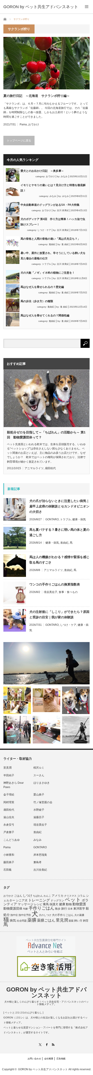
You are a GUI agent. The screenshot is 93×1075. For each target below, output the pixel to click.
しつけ (27, 895)
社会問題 (22, 920)
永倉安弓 (8, 824)
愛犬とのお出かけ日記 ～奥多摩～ (42, 170)
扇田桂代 (50, 468)
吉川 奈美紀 (63, 210)
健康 (62, 904)
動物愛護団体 (12, 908)
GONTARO (52, 519)
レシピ (38, 904)
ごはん (18, 895)
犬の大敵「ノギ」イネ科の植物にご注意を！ (48, 272)
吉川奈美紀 (40, 869)
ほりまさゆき (41, 782)
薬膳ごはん (46, 920)
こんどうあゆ (11, 839)
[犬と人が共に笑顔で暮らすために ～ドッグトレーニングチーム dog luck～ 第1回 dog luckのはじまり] (46, 663)
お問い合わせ (34, 1058)
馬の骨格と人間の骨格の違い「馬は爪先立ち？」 (50, 238)
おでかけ (33, 124)
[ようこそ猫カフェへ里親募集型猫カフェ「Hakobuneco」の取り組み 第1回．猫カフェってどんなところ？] (46, 700)
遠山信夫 (8, 817)
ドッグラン (57, 900)
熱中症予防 (25, 915)
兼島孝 (37, 862)
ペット (73, 900)
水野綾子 (38, 809)
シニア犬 (22, 900)
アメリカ (57, 895)
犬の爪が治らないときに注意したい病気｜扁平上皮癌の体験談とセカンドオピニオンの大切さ (59, 506)
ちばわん (38, 895)
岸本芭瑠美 (40, 854)
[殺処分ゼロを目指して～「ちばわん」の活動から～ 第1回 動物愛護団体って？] (76, 700)
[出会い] (76, 729)
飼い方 (78, 920)
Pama (23, 124)
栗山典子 (38, 794)
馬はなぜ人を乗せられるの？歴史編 (42, 287)
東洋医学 (79, 908)
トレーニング (39, 900)
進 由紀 (65, 244)
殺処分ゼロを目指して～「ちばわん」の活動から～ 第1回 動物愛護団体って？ (46, 434)
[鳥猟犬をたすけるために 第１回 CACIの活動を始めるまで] (46, 729)
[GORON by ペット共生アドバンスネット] (40, 7)
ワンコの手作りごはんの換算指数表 (54, 584)
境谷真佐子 (50, 592)
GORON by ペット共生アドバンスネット (46, 992)
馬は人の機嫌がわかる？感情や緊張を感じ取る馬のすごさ (59, 559)
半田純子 (8, 775)
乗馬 (46, 904)
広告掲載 (60, 1058)
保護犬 (53, 904)
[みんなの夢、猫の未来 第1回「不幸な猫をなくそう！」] (17, 729)
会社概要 (48, 1058)
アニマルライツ (34, 468)
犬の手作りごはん (63, 915)
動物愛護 (79, 904)
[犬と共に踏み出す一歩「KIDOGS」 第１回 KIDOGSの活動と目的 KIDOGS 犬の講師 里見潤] (17, 700)
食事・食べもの (68, 592)
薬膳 (31, 919)
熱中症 (14, 915)
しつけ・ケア (44, 230)
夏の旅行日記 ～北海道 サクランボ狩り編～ (36, 96)
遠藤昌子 (38, 817)
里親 (71, 920)
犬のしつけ (45, 915)
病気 (13, 920)
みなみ (64, 176)
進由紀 (52, 244)
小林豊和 (8, 854)
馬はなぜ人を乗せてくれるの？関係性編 (45, 315)
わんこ (47, 895)
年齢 (25, 908)
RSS (53, 1044)
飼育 (85, 920)
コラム (81, 895)
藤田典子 (8, 862)
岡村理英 (8, 802)
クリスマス (70, 895)
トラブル (46, 264)
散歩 (57, 908)
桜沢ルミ (38, 767)
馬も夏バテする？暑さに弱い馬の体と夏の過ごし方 (59, 532)
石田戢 (7, 869)
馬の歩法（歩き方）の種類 (37, 301)
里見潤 (7, 767)
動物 (69, 904)
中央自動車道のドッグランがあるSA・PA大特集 (50, 204)
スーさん (38, 775)
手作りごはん (41, 907)
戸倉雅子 (8, 832)
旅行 (64, 908)
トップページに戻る (19, 140)
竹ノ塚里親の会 (42, 802)
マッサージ (25, 904)
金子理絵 (8, 794)
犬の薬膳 (79, 915)
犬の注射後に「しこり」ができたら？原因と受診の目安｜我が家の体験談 (59, 614)
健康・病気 (79, 519)
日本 (70, 908)
